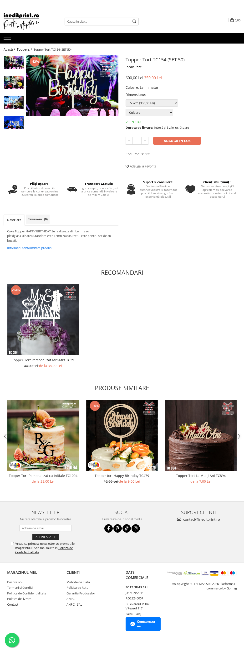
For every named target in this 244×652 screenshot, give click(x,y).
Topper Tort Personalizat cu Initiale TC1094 (43, 475)
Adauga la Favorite (143, 166)
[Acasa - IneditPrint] (27, 21)
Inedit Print (134, 67)
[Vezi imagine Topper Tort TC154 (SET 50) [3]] (14, 122)
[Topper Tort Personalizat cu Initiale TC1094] (43, 435)
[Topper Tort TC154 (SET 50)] (72, 85)
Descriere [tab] (14, 220)
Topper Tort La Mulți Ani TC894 (201, 475)
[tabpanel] (72, 85)
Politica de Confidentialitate (26, 593)
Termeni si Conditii (20, 587)
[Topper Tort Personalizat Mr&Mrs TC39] (43, 319)
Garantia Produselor (80, 593)
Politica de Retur (78, 587)
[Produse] (8, 39)
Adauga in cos (177, 140)
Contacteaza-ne (146, 624)
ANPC (70, 599)
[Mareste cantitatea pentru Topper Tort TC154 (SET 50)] (144, 141)
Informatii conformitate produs (29, 248)
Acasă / (10, 49)
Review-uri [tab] (38, 219)
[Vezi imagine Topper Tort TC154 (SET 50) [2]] (14, 102)
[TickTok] (126, 528)
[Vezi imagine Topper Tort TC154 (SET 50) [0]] (14, 62)
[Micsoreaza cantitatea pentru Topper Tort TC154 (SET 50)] (129, 141)
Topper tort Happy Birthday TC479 (122, 475)
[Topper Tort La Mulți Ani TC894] (201, 435)
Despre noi (14, 582)
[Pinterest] (117, 528)
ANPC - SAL (74, 604)
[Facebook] (108, 528)
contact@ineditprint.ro (201, 519)
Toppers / (25, 49)
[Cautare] (134, 21)
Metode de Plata (78, 582)
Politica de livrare (19, 599)
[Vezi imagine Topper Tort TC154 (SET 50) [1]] (14, 82)
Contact (12, 604)
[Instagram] (136, 528)
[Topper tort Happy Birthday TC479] (122, 435)
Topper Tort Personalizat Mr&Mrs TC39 (43, 360)
